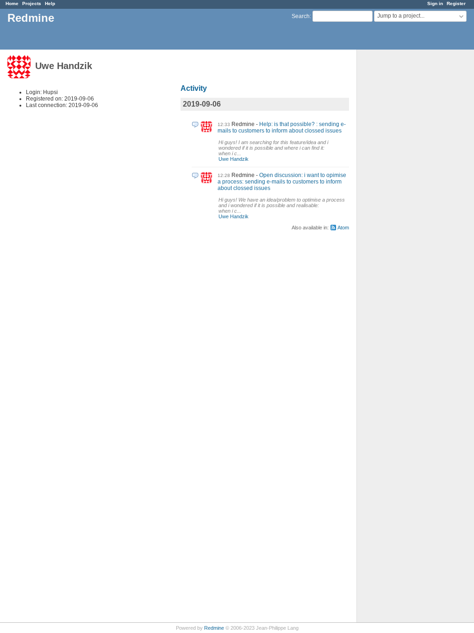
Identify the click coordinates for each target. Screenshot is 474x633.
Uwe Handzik (233, 159)
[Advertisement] (403, 195)
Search (301, 16)
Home (12, 3)
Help (50, 3)
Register (456, 3)
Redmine (214, 628)
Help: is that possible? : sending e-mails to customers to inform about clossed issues (282, 127)
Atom (343, 227)
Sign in (435, 3)
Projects (31, 3)
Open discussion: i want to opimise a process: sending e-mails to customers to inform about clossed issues (282, 181)
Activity (194, 88)
